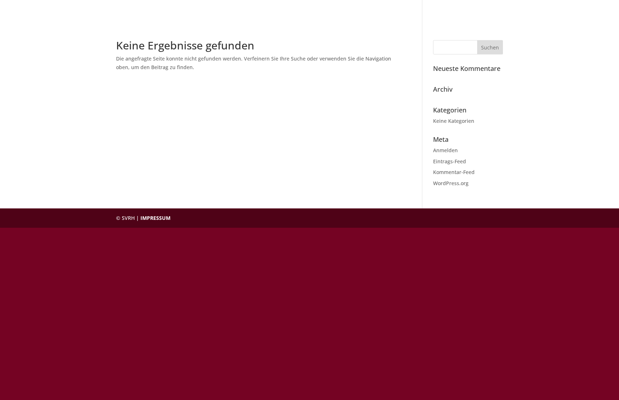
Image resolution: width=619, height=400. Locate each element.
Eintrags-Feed (449, 161)
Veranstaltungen (367, 10)
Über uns (453, 10)
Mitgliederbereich (583, 10)
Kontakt (487, 10)
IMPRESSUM (155, 218)
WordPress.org (451, 183)
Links (542, 10)
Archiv (517, 10)
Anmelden (445, 150)
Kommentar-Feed (454, 172)
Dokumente (416, 10)
